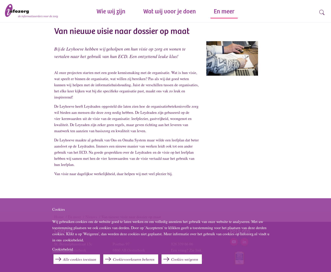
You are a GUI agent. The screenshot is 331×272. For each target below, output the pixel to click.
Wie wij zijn (111, 12)
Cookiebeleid (62, 249)
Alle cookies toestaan (79, 259)
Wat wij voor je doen (169, 12)
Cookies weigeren (184, 259)
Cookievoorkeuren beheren (133, 259)
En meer (224, 12)
